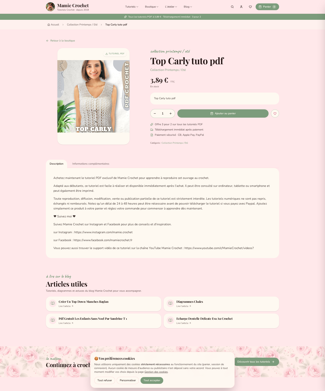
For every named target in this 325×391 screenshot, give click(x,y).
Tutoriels (130, 6)
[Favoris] (250, 7)
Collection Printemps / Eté (82, 24)
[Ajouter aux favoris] (275, 113)
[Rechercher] (232, 7)
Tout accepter (152, 380)
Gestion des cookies (156, 372)
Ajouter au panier (225, 113)
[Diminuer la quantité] (155, 113)
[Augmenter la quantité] (170, 113)
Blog (186, 6)
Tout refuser (104, 380)
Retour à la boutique (62, 40)
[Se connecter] (241, 7)
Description (56, 164)
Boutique (150, 6)
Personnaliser (128, 380)
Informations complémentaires (90, 164)
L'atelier (169, 6)
